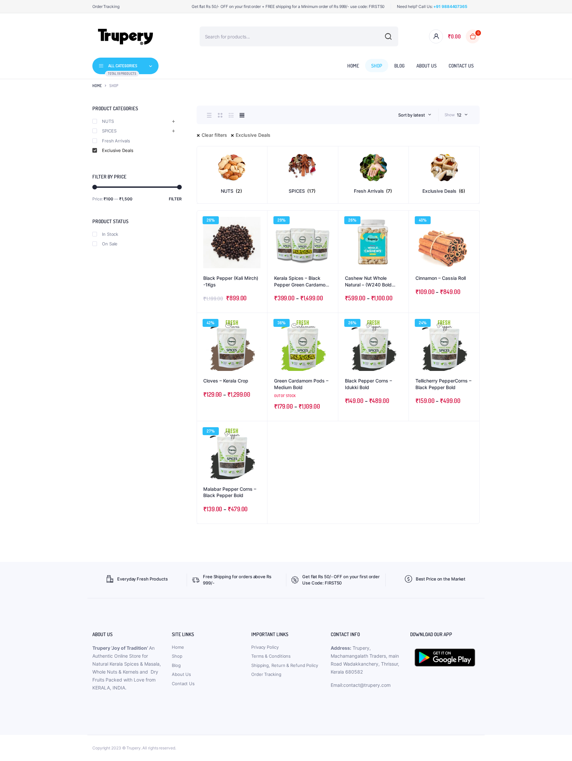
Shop (376, 66)
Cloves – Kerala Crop (225, 380)
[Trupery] (125, 36)
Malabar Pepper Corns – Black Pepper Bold (229, 492)
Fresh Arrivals (116, 140)
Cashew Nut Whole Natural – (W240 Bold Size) (368, 281)
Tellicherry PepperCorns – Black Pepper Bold (443, 384)
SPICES (109, 130)
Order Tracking (105, 6)
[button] (258, 236)
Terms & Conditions (271, 656)
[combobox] (414, 115)
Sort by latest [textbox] (411, 115)
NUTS (108, 121)
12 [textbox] (459, 115)
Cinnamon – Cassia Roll (440, 278)
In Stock (110, 234)
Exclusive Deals (253, 135)
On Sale (110, 243)
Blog (399, 66)
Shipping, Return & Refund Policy (284, 665)
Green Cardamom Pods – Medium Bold (301, 384)
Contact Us (461, 66)
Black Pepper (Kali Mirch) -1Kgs (230, 281)
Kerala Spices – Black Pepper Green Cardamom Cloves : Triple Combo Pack (301, 281)
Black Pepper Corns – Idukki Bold (368, 384)
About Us (426, 66)
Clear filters (214, 135)
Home (353, 66)
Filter (175, 198)
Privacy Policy (265, 647)
